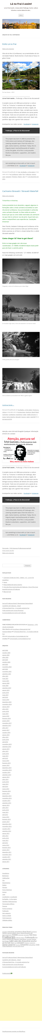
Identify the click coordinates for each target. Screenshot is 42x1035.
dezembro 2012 (6, 824)
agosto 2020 (5, 683)
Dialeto (4, 885)
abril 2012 (5, 843)
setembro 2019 (6, 688)
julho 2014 (5, 779)
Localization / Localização (9, 897)
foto (23, 174)
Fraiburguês (30, 937)
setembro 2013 (6, 803)
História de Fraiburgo (13, 939)
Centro (4, 933)
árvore (22, 946)
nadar (24, 414)
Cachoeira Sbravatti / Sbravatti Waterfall (20, 191)
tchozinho (24, 944)
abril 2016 (5, 742)
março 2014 (5, 789)
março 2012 (5, 845)
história (4, 939)
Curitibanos (14, 174)
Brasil (33, 412)
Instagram (35, 124)
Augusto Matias (6, 631)
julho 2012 (5, 836)
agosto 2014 (5, 777)
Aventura (28, 412)
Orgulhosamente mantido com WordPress (13, 1031)
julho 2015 (5, 751)
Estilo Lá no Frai (9, 44)
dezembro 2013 (6, 796)
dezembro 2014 (6, 768)
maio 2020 (5, 685)
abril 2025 (5, 660)
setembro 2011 (6, 859)
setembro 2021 (6, 674)
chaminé (9, 933)
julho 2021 (5, 676)
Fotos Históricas (7, 890)
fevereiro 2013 (6, 819)
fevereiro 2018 (6, 718)
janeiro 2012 (5, 850)
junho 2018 (5, 711)
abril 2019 (5, 697)
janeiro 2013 (5, 822)
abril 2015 (5, 758)
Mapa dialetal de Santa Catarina (13, 585)
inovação (29, 939)
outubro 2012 (6, 829)
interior (34, 174)
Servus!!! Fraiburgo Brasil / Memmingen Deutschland (17, 603)
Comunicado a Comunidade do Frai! (17, 636)
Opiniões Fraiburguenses (9, 901)
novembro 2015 (7, 744)
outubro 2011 (6, 857)
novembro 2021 (7, 671)
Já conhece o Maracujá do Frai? (21, 629)
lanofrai (34, 941)
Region (20, 177)
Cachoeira (5, 414)
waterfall (32, 417)
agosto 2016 (5, 735)
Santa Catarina (10, 417)
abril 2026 (5, 650)
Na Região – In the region (9, 899)
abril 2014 (5, 786)
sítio (24, 177)
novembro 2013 (7, 798)
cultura (18, 933)
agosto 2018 (5, 707)
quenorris (32, 943)
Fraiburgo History (20, 937)
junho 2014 (5, 782)
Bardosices (5, 876)
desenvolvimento (7, 935)
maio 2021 (5, 678)
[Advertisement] (21, 1000)
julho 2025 (5, 657)
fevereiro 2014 (6, 791)
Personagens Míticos (8, 904)
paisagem (8, 177)
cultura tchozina (25, 933)
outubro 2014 (6, 772)
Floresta (4, 887)
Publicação (5, 911)
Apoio (5, 582)
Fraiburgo (28, 174)
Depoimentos (6, 883)
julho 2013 (5, 807)
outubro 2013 (6, 800)
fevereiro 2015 (6, 763)
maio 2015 (5, 756)
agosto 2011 (5, 861)
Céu (19, 172)
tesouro (23, 417)
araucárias (11, 932)
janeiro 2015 (5, 765)
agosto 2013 (5, 805)
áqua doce (22, 412)
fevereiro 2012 (6, 847)
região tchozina (31, 414)
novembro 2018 (7, 704)
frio (36, 937)
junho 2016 (5, 739)
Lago (3, 177)
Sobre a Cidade (6, 915)
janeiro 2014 (5, 793)
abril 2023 (5, 664)
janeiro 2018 (5, 721)
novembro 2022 (7, 667)
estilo (20, 174)
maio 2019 (5, 695)
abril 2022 (5, 669)
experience (19, 414)
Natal (12, 943)
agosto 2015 (5, 749)
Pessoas (4, 906)
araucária (4, 931)
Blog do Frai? (7, 592)
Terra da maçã (16, 946)
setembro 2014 (6, 775)
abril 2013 (5, 815)
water (28, 417)
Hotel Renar (22, 939)
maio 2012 (5, 840)
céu (31, 933)
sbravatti (18, 417)
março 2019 (5, 700)
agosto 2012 (5, 833)
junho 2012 (5, 838)
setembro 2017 (6, 725)
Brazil (37, 412)
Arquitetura (5, 873)
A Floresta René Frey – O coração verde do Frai (15, 608)
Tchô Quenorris (6, 918)
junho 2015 (5, 754)
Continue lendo (8, 405)
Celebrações (5, 878)
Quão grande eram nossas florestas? (13, 610)
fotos (35, 935)
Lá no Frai (6, 942)
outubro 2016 (6, 732)
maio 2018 (5, 714)
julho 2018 (5, 709)
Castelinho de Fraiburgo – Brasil (11, 606)
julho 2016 (5, 737)
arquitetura (18, 932)
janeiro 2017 (5, 730)
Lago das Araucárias (22, 941)
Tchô (37, 944)
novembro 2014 (7, 770)
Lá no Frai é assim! (21, 3)
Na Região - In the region (28, 172)
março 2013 (5, 817)
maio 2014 (5, 784)
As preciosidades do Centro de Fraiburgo (14, 613)
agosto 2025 (5, 655)
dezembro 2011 (6, 852)
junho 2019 (5, 692)
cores (14, 933)
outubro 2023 (6, 662)
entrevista (20, 935)
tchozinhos (32, 945)
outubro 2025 (6, 653)
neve (15, 943)
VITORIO (4, 639)
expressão (26, 935)
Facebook (27, 124)
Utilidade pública (7, 920)
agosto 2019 (5, 690)
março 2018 (5, 716)
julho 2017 (5, 728)
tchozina (18, 945)
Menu (21, 15)
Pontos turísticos (7, 908)
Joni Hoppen (5, 941)
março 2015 (5, 761)
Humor (4, 892)
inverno (34, 939)
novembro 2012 (7, 826)
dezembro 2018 (6, 702)
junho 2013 (5, 810)
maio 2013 (5, 812)
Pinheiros (14, 177)
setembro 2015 (6, 746)
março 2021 (5, 681)
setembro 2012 (6, 831)
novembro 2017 (7, 723)
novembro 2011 (7, 854)
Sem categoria (6, 913)
